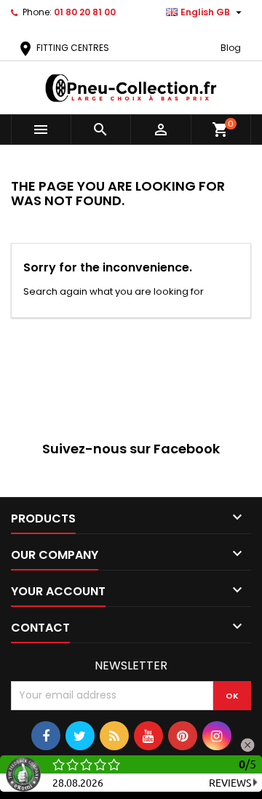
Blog (231, 47)
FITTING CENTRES (63, 47)
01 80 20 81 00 (85, 12)
